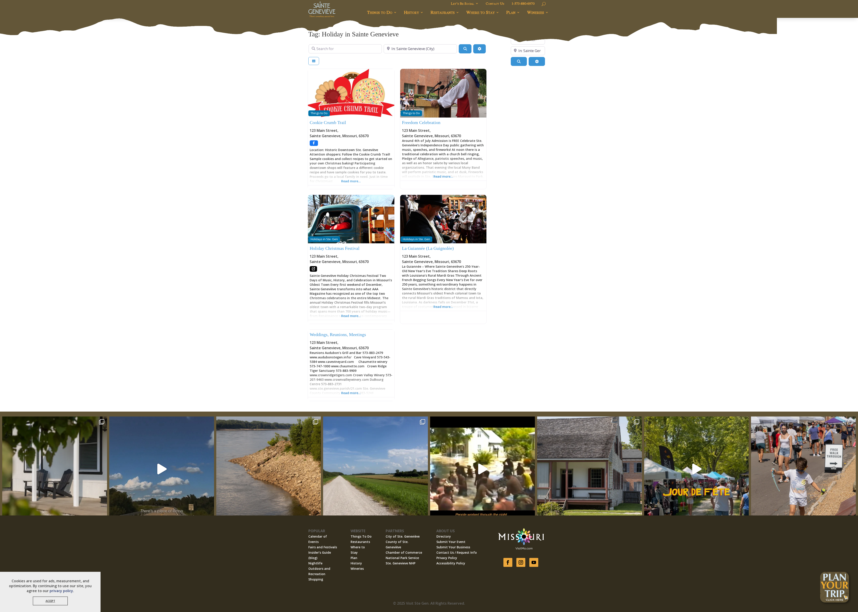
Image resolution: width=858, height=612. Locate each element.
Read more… (351, 181)
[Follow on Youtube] (533, 562)
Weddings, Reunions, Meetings (338, 334)
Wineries (535, 12)
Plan (510, 12)
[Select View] (313, 61)
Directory (443, 536)
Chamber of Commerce (404, 552)
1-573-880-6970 (522, 4)
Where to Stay (480, 12)
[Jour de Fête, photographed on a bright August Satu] (803, 468)
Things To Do (361, 536)
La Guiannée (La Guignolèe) (428, 248)
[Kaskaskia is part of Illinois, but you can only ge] (161, 468)
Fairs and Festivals (322, 547)
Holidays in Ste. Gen (324, 239)
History (411, 12)
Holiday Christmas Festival (335, 248)
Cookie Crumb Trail (328, 122)
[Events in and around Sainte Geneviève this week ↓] (589, 468)
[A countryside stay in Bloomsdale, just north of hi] (54, 468)
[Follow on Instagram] (520, 562)
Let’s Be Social (462, 4)
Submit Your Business (453, 547)
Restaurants (443, 12)
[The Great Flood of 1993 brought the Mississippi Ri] (482, 468)
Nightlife (315, 563)
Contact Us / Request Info (456, 552)
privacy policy (61, 590)
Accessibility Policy (450, 563)
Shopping (315, 579)
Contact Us (495, 4)
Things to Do (379, 12)
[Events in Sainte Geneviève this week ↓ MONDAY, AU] (268, 468)
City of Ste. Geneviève (403, 536)
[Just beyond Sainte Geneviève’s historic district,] (375, 468)
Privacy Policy (446, 558)
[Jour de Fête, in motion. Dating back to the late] (696, 468)
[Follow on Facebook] (507, 562)
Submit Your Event (450, 542)
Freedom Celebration (421, 122)
